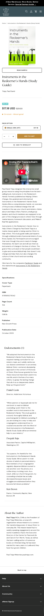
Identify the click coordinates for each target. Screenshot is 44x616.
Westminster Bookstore (14, 611)
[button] (36, 11)
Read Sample (22, 70)
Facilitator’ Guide (31, 263)
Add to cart (29, 136)
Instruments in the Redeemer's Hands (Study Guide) (24, 23)
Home (4, 23)
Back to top (22, 570)
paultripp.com (27, 555)
